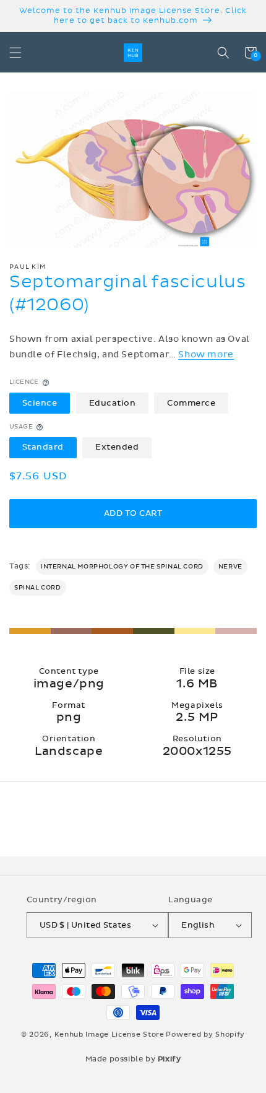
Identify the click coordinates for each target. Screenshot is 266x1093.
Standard (43, 447)
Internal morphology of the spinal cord (122, 566)
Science (40, 403)
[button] (15, 52)
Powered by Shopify (205, 1034)
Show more (205, 354)
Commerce (191, 403)
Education (112, 403)
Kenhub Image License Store (109, 1034)
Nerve (230, 566)
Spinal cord (37, 587)
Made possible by (133, 1059)
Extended (117, 447)
